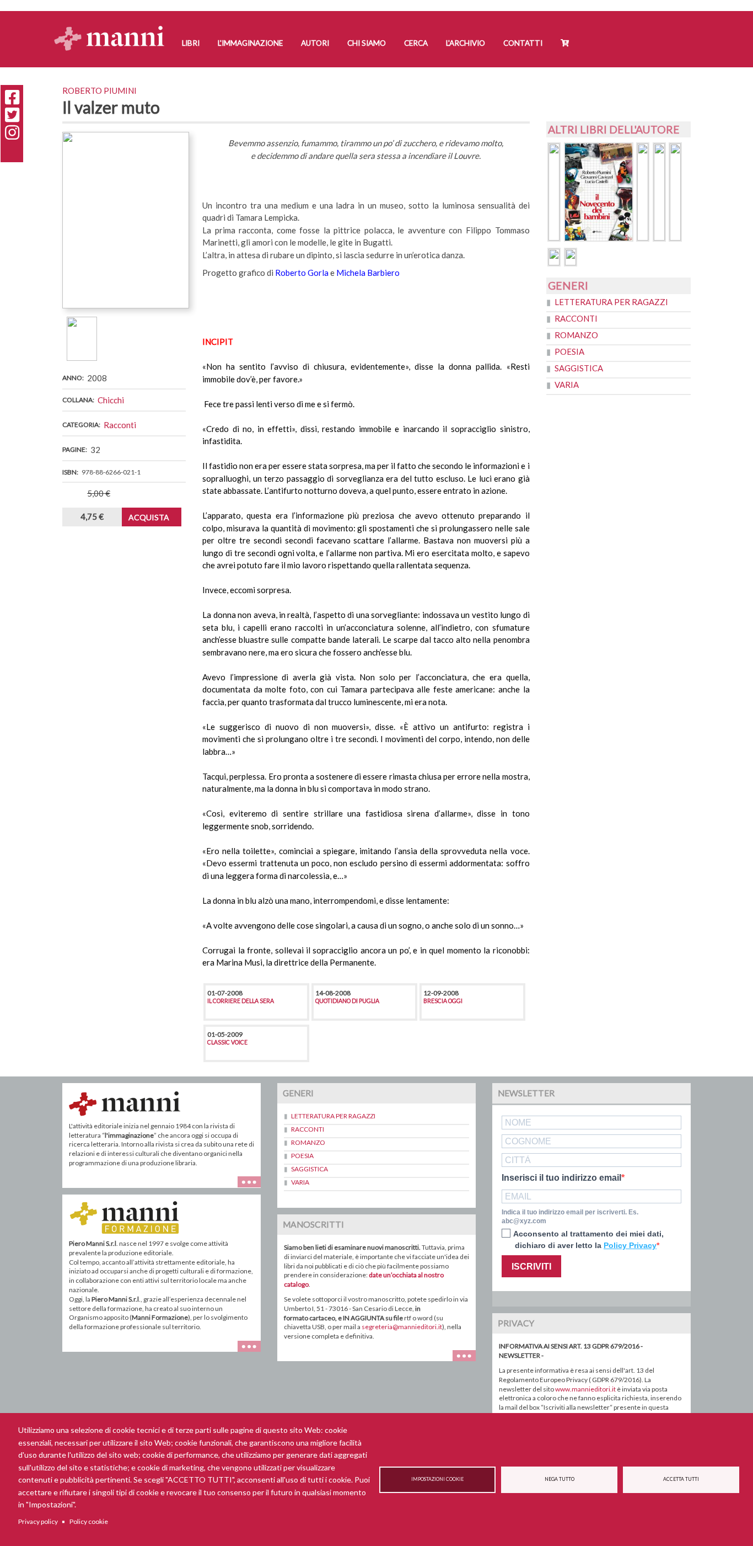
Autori (315, 43)
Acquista (148, 517)
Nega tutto (559, 1479)
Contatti (522, 43)
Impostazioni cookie (437, 1479)
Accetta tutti (681, 1479)
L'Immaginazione (250, 43)
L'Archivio (465, 43)
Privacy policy (38, 1521)
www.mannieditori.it (585, 1389)
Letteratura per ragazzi (611, 302)
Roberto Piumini (99, 90)
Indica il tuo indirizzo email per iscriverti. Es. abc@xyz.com (570, 1216)
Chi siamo (366, 43)
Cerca (416, 43)
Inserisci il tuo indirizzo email (561, 1178)
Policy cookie (88, 1521)
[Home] (113, 28)
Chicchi (111, 400)
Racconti (120, 425)
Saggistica (579, 368)
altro (253, 1351)
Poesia (569, 351)
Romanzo (576, 335)
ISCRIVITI (531, 1266)
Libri (191, 43)
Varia (567, 385)
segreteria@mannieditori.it (402, 1327)
